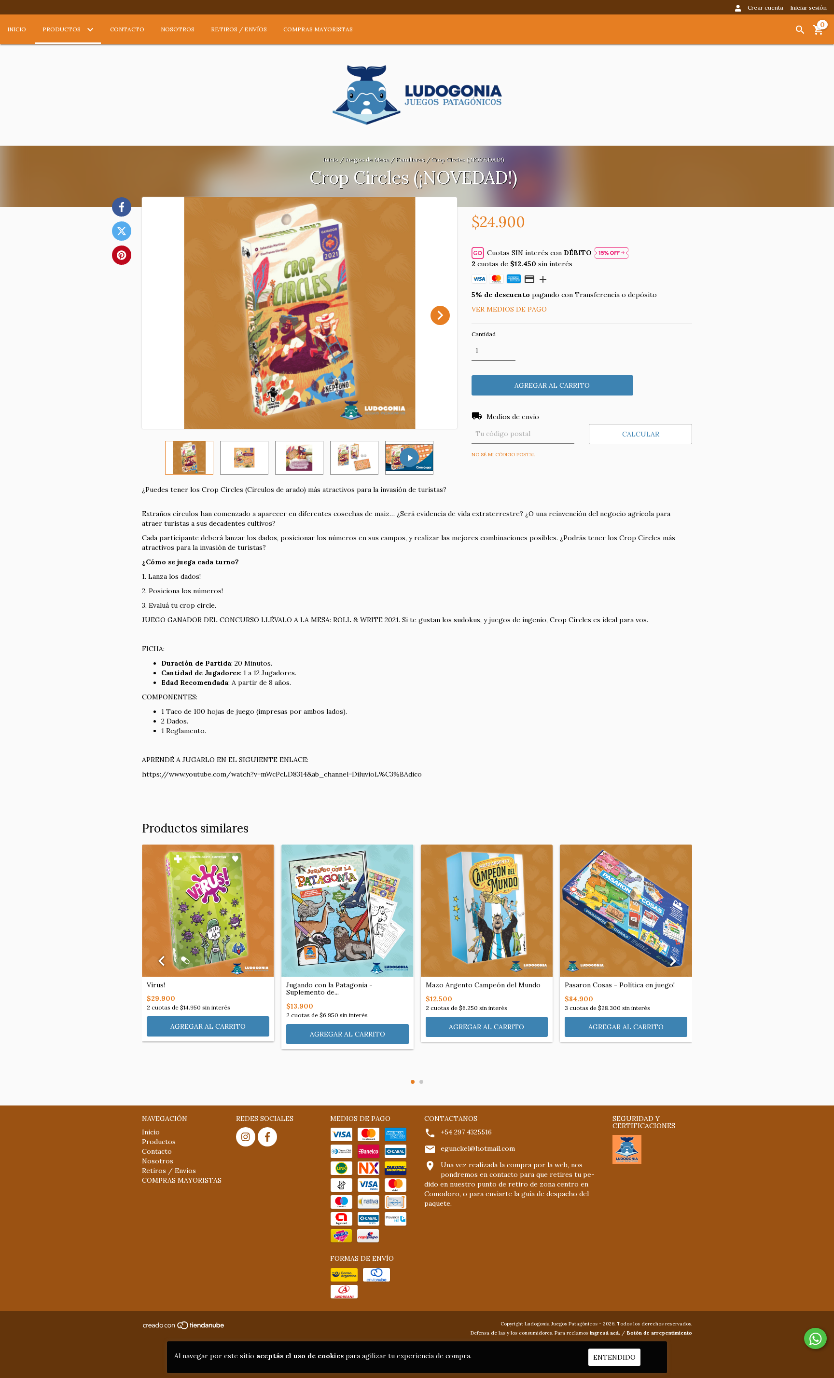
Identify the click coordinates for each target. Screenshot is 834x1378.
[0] (818, 33)
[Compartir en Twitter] (121, 231)
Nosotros (178, 29)
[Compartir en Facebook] (121, 207)
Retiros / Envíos (239, 29)
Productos (62, 29)
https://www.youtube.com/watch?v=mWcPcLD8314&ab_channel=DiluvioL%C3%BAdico (282, 774)
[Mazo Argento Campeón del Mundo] (487, 911)
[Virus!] (208, 910)
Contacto (127, 29)
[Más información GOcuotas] (611, 253)
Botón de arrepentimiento (659, 1333)
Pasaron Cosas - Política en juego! (620, 985)
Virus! (156, 985)
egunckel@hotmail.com (478, 1148)
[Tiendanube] (184, 1328)
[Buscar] (800, 30)
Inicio (16, 29)
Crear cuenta (765, 7)
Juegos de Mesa (367, 159)
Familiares (410, 159)
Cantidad (484, 334)
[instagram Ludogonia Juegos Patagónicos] (245, 1136)
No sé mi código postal (503, 454)
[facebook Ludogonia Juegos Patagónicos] (267, 1136)
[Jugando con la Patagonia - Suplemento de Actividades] (347, 910)
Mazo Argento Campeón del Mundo (483, 985)
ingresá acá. (605, 1333)
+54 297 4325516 (466, 1132)
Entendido (614, 1357)
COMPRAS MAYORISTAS (318, 29)
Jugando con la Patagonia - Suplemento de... (329, 989)
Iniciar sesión (808, 7)
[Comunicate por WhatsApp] (815, 1338)
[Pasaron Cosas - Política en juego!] (626, 911)
